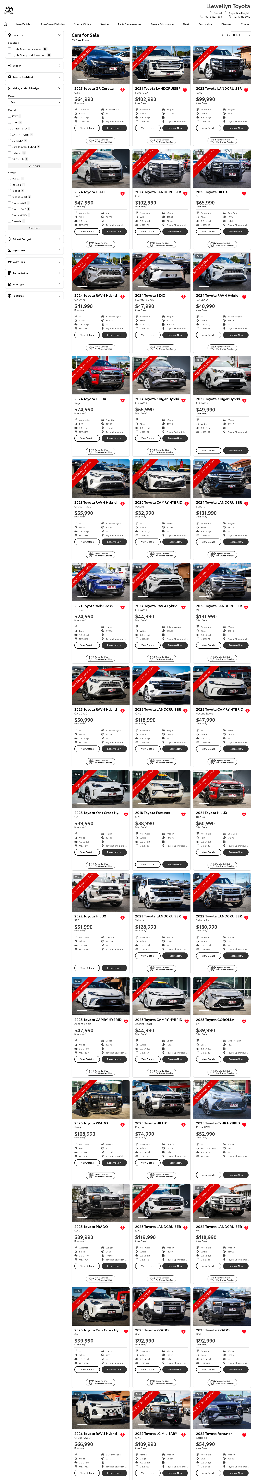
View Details (87, 127)
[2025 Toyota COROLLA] (222, 996)
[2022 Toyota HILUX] (101, 892)
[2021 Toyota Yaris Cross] (101, 582)
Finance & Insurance (162, 24)
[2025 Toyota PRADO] (101, 1099)
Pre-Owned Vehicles (53, 24)
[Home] (5, 24)
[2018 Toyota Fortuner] (161, 789)
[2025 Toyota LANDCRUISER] (222, 582)
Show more (34, 165)
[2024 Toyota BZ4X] (161, 272)
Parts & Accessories (129, 24)
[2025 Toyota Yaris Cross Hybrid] (101, 789)
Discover (226, 24)
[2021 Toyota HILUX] (222, 789)
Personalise (205, 24)
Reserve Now (114, 127)
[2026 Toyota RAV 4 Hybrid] (101, 1410)
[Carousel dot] (82, 79)
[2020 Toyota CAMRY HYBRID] (161, 478)
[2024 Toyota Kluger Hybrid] (161, 375)
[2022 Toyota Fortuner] (222, 1410)
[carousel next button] (126, 64)
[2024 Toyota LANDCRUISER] (161, 168)
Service (104, 24)
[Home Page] (9, 10)
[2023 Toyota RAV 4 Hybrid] (101, 478)
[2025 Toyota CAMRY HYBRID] (222, 685)
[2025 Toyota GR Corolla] (101, 65)
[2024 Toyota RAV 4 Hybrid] (101, 272)
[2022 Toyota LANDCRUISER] (222, 892)
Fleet (186, 24)
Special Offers (82, 24)
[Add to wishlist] (122, 90)
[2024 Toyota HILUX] (101, 375)
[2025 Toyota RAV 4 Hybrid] (101, 685)
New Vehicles (24, 24)
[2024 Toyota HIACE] (101, 168)
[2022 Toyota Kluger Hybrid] (222, 375)
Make (11, 96)
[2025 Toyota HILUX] (222, 168)
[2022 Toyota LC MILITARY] (161, 1410)
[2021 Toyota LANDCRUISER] (161, 65)
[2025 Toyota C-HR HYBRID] (222, 1099)
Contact (246, 24)
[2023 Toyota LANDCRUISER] (222, 65)
